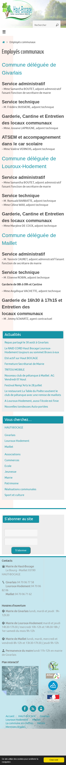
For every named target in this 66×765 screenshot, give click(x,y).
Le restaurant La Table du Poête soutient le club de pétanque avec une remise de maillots (33, 393)
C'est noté (54, 759)
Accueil (10, 716)
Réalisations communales (20, 489)
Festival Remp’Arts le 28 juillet (23, 385)
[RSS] (33, 708)
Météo (41, 723)
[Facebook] (25, 708)
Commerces (12, 460)
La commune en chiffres (19, 723)
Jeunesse (10, 472)
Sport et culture (14, 495)
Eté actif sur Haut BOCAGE (21, 358)
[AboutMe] (41, 708)
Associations (13, 454)
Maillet (9, 447)
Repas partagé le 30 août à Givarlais (27, 342)
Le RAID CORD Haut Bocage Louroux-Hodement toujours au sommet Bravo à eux (32, 350)
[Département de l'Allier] (53, 678)
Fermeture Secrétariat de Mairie (24, 364)
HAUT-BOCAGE (14, 427)
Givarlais (10, 435)
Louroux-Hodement (17, 441)
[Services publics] (53, 701)
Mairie (8, 477)
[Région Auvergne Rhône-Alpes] (53, 693)
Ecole (8, 466)
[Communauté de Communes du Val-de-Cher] (53, 671)
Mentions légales (15, 727)
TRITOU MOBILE (15, 369)
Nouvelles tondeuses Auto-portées (26, 406)
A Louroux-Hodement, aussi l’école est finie (32, 401)
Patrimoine (12, 483)
